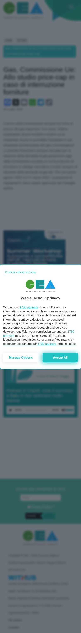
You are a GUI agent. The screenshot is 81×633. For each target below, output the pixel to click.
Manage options (21, 357)
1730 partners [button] (29, 307)
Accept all (60, 357)
